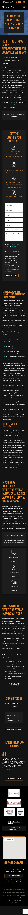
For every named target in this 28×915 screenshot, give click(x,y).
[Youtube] (20, 881)
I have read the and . (12, 246)
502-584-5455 (19, 2)
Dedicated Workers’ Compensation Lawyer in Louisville (11, 60)
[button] (24, 7)
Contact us (12, 102)
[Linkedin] (16, 881)
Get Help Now (11, 275)
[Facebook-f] (7, 881)
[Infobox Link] (14, 556)
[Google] (11, 881)
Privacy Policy (9, 269)
